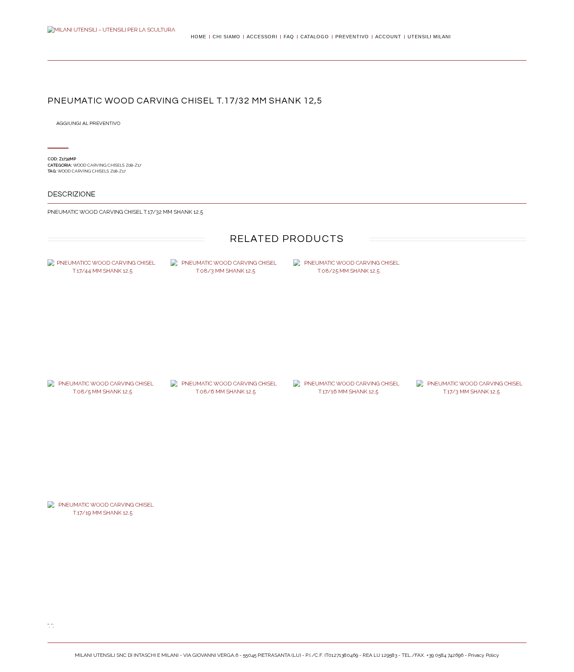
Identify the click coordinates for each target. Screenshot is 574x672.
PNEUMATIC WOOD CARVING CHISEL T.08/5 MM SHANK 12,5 (102, 444)
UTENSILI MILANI (429, 37)
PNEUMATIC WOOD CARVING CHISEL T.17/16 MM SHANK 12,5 (348, 444)
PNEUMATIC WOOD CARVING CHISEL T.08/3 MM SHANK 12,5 (226, 323)
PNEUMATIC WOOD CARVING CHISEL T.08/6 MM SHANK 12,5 (226, 444)
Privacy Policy (483, 655)
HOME (198, 37)
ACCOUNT (388, 37)
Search (460, 37)
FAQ (289, 37)
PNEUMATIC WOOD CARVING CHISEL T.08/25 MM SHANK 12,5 (348, 323)
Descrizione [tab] (71, 194)
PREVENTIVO (352, 37)
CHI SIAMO (226, 37)
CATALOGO (314, 37)
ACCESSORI (262, 37)
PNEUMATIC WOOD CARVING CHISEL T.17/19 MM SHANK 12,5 (102, 565)
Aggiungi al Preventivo (88, 123)
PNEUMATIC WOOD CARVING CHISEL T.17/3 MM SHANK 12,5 (471, 444)
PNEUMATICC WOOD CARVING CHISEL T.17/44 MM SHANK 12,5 (102, 323)
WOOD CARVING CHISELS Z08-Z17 (107, 165)
